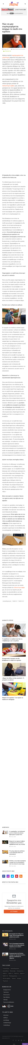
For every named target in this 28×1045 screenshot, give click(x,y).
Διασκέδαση (6, 971)
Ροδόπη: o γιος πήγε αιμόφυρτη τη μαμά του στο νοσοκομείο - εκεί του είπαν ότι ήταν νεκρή (17, 862)
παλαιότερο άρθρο (8, 86)
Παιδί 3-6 (16, 973)
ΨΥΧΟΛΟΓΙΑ (8, 51)
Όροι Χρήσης (6, 997)
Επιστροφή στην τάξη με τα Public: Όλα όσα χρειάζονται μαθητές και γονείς (16, 935)
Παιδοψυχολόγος (13, 976)
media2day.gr (6, 1025)
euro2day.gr (6, 1020)
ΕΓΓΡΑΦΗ (14, 911)
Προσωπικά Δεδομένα (8, 1002)
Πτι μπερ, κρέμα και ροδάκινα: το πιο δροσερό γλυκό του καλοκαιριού (17, 852)
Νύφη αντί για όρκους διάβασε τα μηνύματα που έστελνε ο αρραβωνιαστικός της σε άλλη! (17, 843)
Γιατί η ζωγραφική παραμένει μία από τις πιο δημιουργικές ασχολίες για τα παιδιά (16, 945)
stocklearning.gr (7, 1022)
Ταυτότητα (6, 992)
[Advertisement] (14, 759)
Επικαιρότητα (20, 971)
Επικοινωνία (6, 994)
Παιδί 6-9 (15, 601)
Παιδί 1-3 (11, 973)
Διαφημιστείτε (7, 989)
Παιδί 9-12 (21, 601)
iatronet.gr (5, 1015)
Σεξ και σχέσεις (6, 978)
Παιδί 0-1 (5, 973)
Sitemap (5, 999)
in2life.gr (5, 1017)
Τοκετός (14, 978)
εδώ (11, 13)
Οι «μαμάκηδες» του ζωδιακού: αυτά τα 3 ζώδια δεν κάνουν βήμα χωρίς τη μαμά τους (17, 833)
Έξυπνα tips (13, 971)
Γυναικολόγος (6, 968)
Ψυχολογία (5, 981)
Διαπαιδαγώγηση (7, 601)
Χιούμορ (19, 978)
